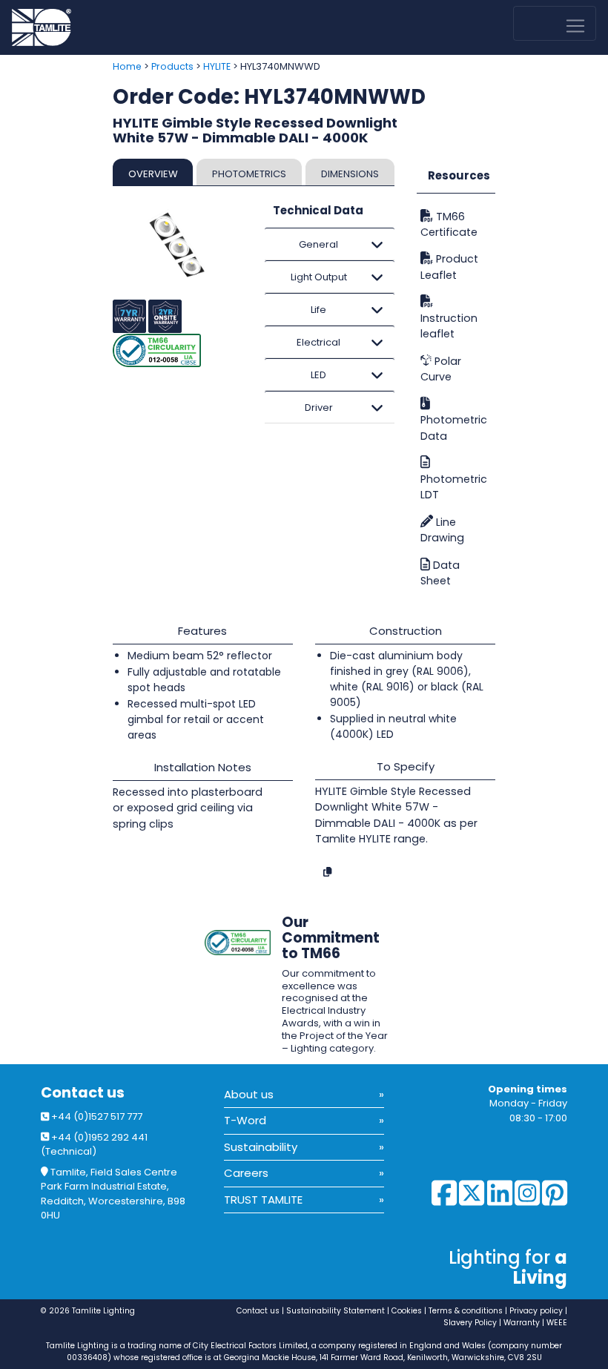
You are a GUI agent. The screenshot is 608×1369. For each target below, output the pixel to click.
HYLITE (217, 66)
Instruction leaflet (449, 326)
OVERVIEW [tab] (153, 174)
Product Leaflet (449, 267)
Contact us (83, 1093)
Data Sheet (440, 573)
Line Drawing (442, 530)
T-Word (245, 1120)
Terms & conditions (466, 1310)
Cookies (406, 1310)
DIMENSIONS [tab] (350, 174)
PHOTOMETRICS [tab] (249, 174)
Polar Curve (440, 369)
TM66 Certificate (449, 224)
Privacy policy (536, 1310)
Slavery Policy (470, 1322)
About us (249, 1094)
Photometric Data (453, 427)
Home (127, 66)
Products (172, 66)
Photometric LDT (453, 487)
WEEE (556, 1322)
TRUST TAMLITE (263, 1199)
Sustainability (260, 1147)
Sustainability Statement (335, 1310)
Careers (246, 1173)
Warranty (521, 1322)
